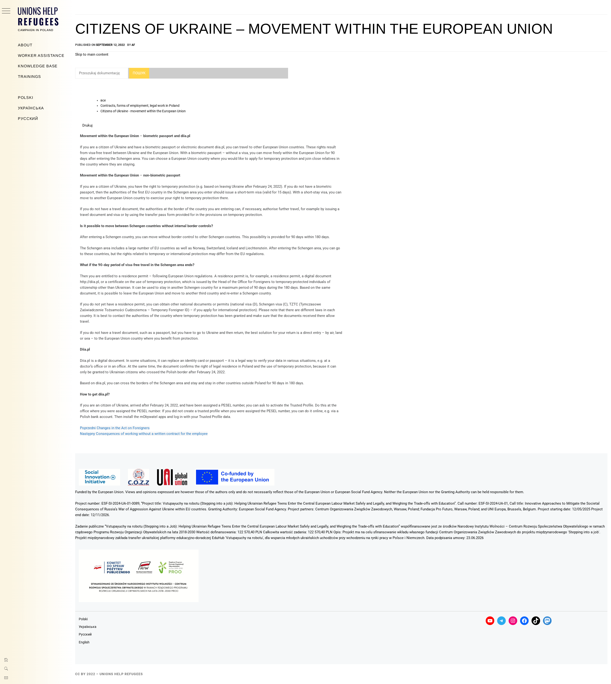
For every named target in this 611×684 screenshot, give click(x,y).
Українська (31, 108)
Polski (25, 98)
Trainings (29, 77)
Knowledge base (38, 66)
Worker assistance (41, 55)
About (25, 45)
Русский (28, 119)
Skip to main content (91, 54)
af (133, 45)
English (84, 642)
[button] (87, 125)
